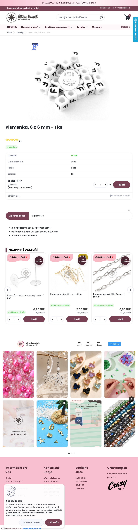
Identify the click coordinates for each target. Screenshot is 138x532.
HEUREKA (79, 485)
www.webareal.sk (32, 528)
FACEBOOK (80, 478)
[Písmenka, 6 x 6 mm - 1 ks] (69, 80)
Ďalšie (124, 27)
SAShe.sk (79, 488)
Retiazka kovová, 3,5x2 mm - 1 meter (108, 295)
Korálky (81, 27)
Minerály (97, 27)
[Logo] (22, 17)
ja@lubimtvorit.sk (31, 8)
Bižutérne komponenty (57, 27)
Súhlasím (53, 522)
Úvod (9, 32)
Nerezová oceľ (29, 27)
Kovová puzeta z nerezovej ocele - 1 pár (25, 296)
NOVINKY (12, 27)
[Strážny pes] (100, 196)
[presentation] (7, 289)
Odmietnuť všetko (31, 522)
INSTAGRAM (81, 481)
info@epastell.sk (14, 8)
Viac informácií (17, 215)
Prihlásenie (105, 7)
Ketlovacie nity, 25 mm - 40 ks (66, 294)
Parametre (38, 215)
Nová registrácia (122, 7)
